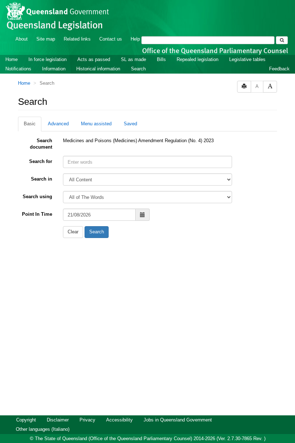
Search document (41, 144)
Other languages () (42, 429)
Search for (40, 161)
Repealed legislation (197, 59)
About (21, 39)
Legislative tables (247, 59)
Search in (41, 179)
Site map (45, 39)
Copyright (26, 420)
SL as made (133, 59)
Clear (73, 231)
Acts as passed (93, 59)
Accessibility (119, 420)
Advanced (58, 123)
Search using (37, 196)
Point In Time (37, 214)
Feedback (279, 68)
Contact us (110, 39)
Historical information (98, 68)
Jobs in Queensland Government (178, 420)
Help (135, 39)
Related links (77, 39)
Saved (130, 123)
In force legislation (47, 59)
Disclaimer (58, 420)
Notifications (18, 68)
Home (11, 59)
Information (53, 68)
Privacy (87, 420)
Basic (30, 123)
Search (138, 68)
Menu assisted (96, 123)
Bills (161, 59)
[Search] (282, 40)
